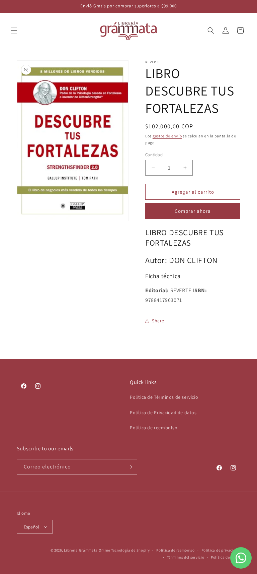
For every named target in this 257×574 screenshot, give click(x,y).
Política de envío (225, 557)
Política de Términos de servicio (164, 397)
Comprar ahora (193, 211)
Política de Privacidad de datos (163, 412)
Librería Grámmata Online (87, 550)
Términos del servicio (185, 557)
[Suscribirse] (129, 467)
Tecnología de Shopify (130, 550)
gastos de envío (167, 135)
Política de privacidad (220, 550)
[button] (14, 30)
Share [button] (158, 321)
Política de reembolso (154, 428)
